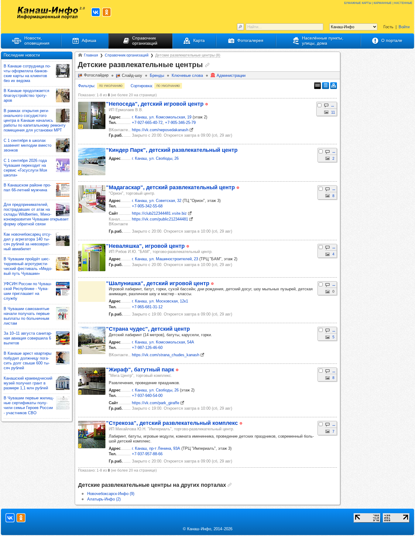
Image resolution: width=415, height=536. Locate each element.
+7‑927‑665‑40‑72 (147, 122)
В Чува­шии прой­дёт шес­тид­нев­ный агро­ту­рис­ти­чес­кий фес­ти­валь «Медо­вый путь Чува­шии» (28, 266)
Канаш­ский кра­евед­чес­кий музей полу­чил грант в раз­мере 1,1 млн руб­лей (28, 383)
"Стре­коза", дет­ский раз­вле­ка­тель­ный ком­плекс (172, 423)
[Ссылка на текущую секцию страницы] (207, 65)
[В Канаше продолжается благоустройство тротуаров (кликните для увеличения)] (63, 95)
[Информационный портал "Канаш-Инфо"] (47, 13)
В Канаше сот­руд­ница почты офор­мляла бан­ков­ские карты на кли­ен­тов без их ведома (27, 73)
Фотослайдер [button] (96, 75)
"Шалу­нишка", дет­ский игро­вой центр (157, 283)
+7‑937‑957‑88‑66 (147, 454)
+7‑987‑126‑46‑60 (147, 347)
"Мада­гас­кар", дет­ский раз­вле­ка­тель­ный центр (170, 187)
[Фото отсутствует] (91, 291)
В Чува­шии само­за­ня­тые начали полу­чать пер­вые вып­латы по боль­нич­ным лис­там (27, 316)
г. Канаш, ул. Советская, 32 (156, 200)
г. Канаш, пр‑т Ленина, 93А (156, 448)
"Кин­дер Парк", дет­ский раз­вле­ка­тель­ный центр (172, 150)
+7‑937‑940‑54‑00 (147, 395)
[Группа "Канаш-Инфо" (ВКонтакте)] (95, 12)
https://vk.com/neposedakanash (160, 130)
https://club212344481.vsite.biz (159, 213)
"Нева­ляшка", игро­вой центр (145, 246)
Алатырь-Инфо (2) (104, 499)
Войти (404, 27)
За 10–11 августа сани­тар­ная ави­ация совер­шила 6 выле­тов (28, 338)
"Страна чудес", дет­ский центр (148, 329)
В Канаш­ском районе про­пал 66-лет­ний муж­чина (27, 187)
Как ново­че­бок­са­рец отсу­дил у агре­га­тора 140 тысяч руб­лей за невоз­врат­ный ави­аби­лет (27, 241)
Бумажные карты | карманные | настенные (378, 2)
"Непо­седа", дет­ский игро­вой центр (155, 104)
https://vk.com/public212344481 (160, 219)
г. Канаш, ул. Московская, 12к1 (160, 301)
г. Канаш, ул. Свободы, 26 (155, 158)
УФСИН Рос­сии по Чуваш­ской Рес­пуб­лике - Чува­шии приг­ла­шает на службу (28, 291)
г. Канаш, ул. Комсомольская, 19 (161, 117)
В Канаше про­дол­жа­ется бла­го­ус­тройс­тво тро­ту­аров (26, 95)
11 (333, 112)
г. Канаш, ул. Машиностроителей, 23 (165, 259)
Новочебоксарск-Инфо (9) (110, 493)
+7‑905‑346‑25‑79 (180, 122)
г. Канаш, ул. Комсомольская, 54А (163, 342)
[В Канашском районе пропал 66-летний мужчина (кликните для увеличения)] (63, 190)
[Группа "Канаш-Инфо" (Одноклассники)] (106, 12)
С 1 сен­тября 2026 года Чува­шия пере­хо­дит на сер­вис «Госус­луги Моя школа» (25, 167)
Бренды (157, 75)
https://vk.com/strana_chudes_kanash (165, 355)
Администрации (231, 75)
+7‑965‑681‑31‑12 (147, 307)
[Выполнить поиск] (240, 26)
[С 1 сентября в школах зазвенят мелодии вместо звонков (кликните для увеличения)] (63, 145)
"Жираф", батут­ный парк (140, 370)
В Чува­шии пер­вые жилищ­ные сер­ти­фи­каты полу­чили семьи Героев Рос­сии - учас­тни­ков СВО (29, 405)
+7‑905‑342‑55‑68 (147, 206)
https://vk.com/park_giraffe (155, 403)
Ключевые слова (187, 75)
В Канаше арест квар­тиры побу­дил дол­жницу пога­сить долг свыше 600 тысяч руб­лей (27, 360)
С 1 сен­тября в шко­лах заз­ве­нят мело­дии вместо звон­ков (27, 145)
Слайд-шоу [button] (132, 75)
